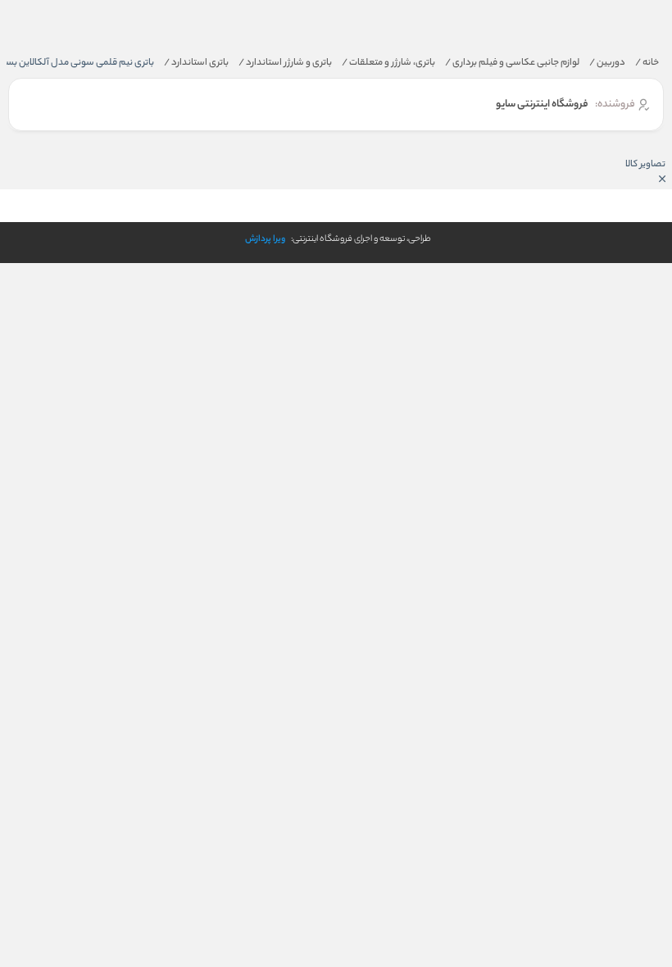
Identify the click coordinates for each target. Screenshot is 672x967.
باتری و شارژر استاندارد (285, 63)
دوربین (607, 63)
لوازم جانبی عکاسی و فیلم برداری (512, 63)
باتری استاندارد (196, 63)
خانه (647, 63)
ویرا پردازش (265, 239)
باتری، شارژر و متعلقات (388, 63)
